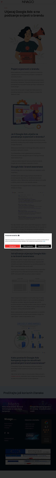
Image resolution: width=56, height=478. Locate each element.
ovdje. (43, 241)
